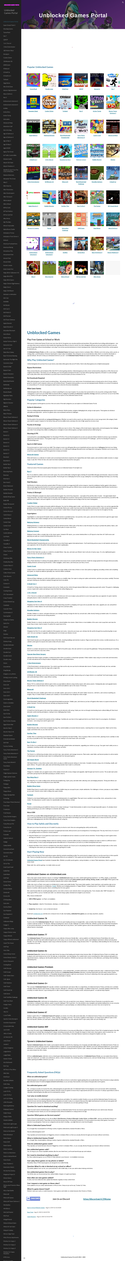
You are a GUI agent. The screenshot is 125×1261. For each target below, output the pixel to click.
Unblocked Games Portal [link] (10, 21)
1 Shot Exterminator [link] (9, 47)
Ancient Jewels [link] (7, 265)
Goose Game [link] (7, 881)
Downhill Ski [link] (6, 666)
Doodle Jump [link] (7, 659)
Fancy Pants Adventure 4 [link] (10, 753)
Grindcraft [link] (6, 892)
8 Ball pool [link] (6, 68)
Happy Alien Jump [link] (8, 928)
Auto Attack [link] (6, 334)
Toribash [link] (5, 79)
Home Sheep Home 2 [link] (9, 957)
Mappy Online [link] (7, 1116)
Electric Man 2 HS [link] (8, 732)
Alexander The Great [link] (9, 178)
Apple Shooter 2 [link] (8, 327)
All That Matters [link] (8, 211)
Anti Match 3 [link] (7, 312)
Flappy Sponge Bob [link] (9, 795)
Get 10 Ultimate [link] (8, 860)
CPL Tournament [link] (8, 594)
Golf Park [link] (6, 878)
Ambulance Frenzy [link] (8, 233)
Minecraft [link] (6, 1194)
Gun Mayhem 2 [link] (7, 914)
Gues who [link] (6, 903)
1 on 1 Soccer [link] (7, 43)
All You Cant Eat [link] (7, 215)
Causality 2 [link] (6, 540)
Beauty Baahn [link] (7, 392)
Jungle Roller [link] (7, 1055)
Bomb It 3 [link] (6, 439)
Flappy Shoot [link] (7, 791)
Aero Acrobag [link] (7, 130)
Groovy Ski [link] (6, 896)
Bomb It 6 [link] (6, 450)
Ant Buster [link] (6, 305)
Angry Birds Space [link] (8, 280)
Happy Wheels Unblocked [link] (11, 939)
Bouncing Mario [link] (7, 471)
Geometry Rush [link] (8, 852)
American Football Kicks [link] (10, 243)
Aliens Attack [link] (7, 204)
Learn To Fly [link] (6, 1091)
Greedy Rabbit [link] (7, 889)
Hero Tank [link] (6, 950)
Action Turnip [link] (7, 115)
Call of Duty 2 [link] (7, 515)
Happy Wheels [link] (7, 936)
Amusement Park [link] (8, 254)
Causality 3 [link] (6, 544)
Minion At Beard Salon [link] (9, 1223)
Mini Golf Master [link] (8, 1212)
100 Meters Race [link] (8, 50)
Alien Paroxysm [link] (7, 196)
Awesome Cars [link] (7, 345)
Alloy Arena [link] (6, 218)
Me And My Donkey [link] (9, 1170)
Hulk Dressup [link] (7, 968)
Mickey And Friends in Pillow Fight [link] (11, 1186)
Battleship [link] (6, 384)
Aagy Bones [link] (6, 83)
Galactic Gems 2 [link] (8, 838)
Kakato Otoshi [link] (7, 1058)
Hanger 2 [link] (6, 925)
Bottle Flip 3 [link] (7, 468)
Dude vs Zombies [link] (8, 703)
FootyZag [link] (6, 798)
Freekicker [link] (6, 809)
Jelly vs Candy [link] (7, 1033)
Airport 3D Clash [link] (8, 162)
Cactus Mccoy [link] (7, 507)
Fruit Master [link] (7, 813)
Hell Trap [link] (6, 946)
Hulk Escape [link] (7, 972)
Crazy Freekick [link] (7, 598)
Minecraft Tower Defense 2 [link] (11, 1201)
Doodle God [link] (7, 652)
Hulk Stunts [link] (6, 993)
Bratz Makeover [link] (8, 486)
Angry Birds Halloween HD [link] (11, 272)
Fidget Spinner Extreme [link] (10, 773)
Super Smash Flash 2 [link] (9, 25)
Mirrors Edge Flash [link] (8, 1234)
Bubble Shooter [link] (8, 493)
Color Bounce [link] (7, 576)
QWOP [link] (5, 39)
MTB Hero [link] (6, 1257)
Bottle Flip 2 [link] (7, 464)
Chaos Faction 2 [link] (8, 551)
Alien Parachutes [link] (8, 189)
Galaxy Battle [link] (7, 845)
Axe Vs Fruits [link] (7, 348)
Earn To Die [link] (6, 713)
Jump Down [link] (6, 1040)
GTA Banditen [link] (7, 899)
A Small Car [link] (6, 72)
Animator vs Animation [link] (9, 294)
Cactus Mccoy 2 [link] (8, 511)
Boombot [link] (6, 457)
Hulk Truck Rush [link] (8, 1001)
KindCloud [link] (6, 1077)
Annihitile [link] (6, 301)
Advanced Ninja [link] (7, 123)
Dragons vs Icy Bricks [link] (9, 674)
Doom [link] (5, 663)
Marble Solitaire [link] (8, 1120)
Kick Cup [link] (6, 1066)
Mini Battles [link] (6, 1205)
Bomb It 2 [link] (6, 435)
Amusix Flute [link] (7, 258)
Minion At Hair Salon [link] (9, 1226)
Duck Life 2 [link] (6, 688)
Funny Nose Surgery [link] (9, 820)
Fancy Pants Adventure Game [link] (10, 757)
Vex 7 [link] (5, 36)
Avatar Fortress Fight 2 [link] (10, 341)
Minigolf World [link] (7, 1219)
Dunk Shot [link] (6, 710)
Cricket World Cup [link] (8, 601)
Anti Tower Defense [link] (9, 319)
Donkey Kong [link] (7, 641)
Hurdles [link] (5, 1008)
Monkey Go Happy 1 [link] (9, 1241)
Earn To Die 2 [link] (7, 717)
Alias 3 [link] (5, 182)
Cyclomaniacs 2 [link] (7, 612)
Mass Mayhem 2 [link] (8, 1163)
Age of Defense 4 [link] (8, 137)
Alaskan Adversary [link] (8, 175)
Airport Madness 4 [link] (8, 166)
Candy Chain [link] (7, 522)
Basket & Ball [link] (7, 366)
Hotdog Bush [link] (7, 964)
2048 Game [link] (6, 65)
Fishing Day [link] (6, 780)
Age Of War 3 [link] (7, 144)
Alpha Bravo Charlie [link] (9, 229)
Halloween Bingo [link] (8, 921)
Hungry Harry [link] (7, 1004)
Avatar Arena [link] (7, 337)
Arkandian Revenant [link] (9, 330)
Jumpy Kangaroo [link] (8, 1048)
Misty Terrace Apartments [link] (11, 1237)
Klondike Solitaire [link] (8, 1080)
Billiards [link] (5, 406)
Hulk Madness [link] (7, 983)
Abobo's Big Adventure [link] (10, 90)
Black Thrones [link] (7, 413)
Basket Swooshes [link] (8, 377)
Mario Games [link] (7, 1145)
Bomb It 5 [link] (6, 446)
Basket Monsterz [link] (8, 374)
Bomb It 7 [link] (6, 453)
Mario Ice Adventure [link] (9, 1152)
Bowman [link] (6, 475)
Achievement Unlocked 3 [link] (10, 104)
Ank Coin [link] (6, 298)
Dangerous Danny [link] (8, 619)
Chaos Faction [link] (7, 547)
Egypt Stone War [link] (8, 724)
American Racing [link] (8, 247)
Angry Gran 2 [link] (7, 287)
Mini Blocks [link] (6, 1208)
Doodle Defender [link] (8, 645)
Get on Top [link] (6, 863)
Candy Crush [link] (7, 525)
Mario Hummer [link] (7, 1149)
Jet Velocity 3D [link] (7, 1037)
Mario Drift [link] (6, 1142)
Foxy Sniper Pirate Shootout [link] (11, 802)
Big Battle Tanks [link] (8, 395)
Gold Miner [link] (6, 874)
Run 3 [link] (5, 97)
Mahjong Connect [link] (8, 1109)
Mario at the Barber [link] (9, 1131)
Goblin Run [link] (6, 871)
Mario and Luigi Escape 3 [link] (10, 1127)
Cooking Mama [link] (7, 591)
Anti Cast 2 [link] (6, 309)
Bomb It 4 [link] (6, 442)
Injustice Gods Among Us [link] (10, 1019)
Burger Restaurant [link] (8, 504)
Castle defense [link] (7, 533)
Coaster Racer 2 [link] (8, 565)
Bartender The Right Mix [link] (10, 359)
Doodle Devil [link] (7, 648)
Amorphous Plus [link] (8, 251)
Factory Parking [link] (8, 746)
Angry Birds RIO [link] (8, 276)
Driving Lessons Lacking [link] (10, 677)
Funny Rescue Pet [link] (8, 824)
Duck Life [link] (6, 684)
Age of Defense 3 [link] (8, 133)
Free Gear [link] (6, 805)
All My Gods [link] (6, 207)
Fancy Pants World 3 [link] (9, 762)
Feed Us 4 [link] (6, 769)
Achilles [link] (5, 108)
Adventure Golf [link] (7, 126)
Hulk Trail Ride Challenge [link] (10, 997)
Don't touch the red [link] (9, 637)
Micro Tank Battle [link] (8, 1190)
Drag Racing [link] (6, 670)
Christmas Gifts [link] (7, 558)
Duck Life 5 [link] (6, 695)
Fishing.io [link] (6, 784)
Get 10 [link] (5, 856)
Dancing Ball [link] (6, 616)
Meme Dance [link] (7, 1178)
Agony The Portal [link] (8, 151)
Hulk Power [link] (6, 986)
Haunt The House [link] (8, 943)
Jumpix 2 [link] (6, 1044)
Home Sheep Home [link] (9, 954)
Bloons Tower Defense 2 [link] (10, 417)
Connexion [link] (6, 587)
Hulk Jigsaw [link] (6, 979)
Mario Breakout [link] (8, 1134)
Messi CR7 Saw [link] (7, 1181)
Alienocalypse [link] (7, 200)
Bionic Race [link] (6, 410)
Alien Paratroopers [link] (8, 193)
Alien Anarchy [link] (7, 186)
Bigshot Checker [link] (8, 403)
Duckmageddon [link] (8, 699)
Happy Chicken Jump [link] (9, 932)
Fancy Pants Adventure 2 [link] (10, 750)
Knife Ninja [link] (6, 1084)
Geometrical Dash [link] (8, 849)
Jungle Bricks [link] (7, 1051)
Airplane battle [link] (7, 159)
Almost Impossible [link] (8, 225)
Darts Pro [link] (6, 623)
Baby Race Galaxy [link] (8, 352)
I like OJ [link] (5, 1012)
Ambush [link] (5, 240)
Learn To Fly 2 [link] (7, 1095)
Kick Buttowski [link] (7, 1062)
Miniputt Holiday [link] (8, 1230)
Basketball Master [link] (8, 381)
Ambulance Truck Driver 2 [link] (10, 236)
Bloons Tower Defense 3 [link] (10, 421)
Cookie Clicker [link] (7, 57)
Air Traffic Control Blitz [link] (9, 155)
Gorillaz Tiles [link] (7, 885)
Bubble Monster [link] (8, 489)
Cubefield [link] (6, 605)
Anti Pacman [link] (7, 316)
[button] (123, 2)
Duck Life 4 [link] (6, 692)
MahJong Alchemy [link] (8, 1105)
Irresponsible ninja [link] (8, 1026)
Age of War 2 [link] (7, 141)
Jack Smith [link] (6, 1030)
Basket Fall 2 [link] (7, 370)
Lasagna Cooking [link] (8, 1087)
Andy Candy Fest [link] (8, 269)
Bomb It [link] (5, 431)
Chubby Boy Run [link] (8, 562)
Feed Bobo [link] (6, 766)
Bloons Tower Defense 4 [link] (10, 424)
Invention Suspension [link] (9, 1022)
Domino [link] (5, 634)
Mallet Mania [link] (7, 1113)
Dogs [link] (4, 630)
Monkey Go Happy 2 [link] (9, 1244)
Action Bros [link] (6, 112)
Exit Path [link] (6, 742)
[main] (73, 14)
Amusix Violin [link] (7, 262)
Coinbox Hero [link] (7, 569)
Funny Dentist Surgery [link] (9, 816)
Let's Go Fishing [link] (7, 1098)
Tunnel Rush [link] (6, 32)
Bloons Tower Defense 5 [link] (10, 428)
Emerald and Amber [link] (9, 739)
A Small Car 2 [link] (7, 76)
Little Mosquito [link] (7, 1102)
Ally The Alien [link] (7, 222)
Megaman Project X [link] (9, 1174)
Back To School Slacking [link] (10, 356)
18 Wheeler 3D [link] (7, 61)
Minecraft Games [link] (8, 1197)
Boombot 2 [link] (6, 460)
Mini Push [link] (6, 1216)
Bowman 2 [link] (6, 478)
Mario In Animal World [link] (9, 1156)
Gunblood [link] (6, 917)
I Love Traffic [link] (7, 1015)
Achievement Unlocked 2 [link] (10, 101)
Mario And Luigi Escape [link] (10, 1124)
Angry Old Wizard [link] (8, 291)
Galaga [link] (5, 842)
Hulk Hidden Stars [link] (8, 975)
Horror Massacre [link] (8, 961)
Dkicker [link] (5, 627)
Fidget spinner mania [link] (9, 776)
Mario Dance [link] (7, 1138)
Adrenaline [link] (6, 119)
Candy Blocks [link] (7, 518)
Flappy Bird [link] (6, 787)
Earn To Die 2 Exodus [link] (9, 721)
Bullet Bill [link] (6, 500)
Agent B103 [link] (6, 148)
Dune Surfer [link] (7, 706)
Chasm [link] (5, 554)
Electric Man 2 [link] (7, 728)
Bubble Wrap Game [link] (9, 497)
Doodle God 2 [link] (7, 656)
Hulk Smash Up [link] (7, 990)
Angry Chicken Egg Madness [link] (11, 283)
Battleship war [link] (7, 388)
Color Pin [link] (6, 580)
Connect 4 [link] (6, 583)
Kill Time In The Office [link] (9, 1069)
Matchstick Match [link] (8, 1167)
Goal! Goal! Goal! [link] (8, 867)
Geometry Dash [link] (8, 363)
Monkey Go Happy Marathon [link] (9, 1252)
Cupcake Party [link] (7, 609)
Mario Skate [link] (7, 1160)
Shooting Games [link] (8, 29)
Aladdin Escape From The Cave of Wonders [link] (10, 170)
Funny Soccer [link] (7, 827)
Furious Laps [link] (7, 831)
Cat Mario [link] (6, 536)
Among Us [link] (6, 54)
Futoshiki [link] (6, 834)
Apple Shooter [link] (7, 323)
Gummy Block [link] (7, 907)
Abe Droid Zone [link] (8, 86)
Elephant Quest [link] (7, 735)
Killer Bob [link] (6, 1073)
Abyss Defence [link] (7, 94)
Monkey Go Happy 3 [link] (9, 1248)
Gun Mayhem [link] (7, 910)
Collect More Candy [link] (9, 572)
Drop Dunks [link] (7, 681)
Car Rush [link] (6, 529)
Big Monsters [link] (7, 399)
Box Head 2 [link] (6, 482)
